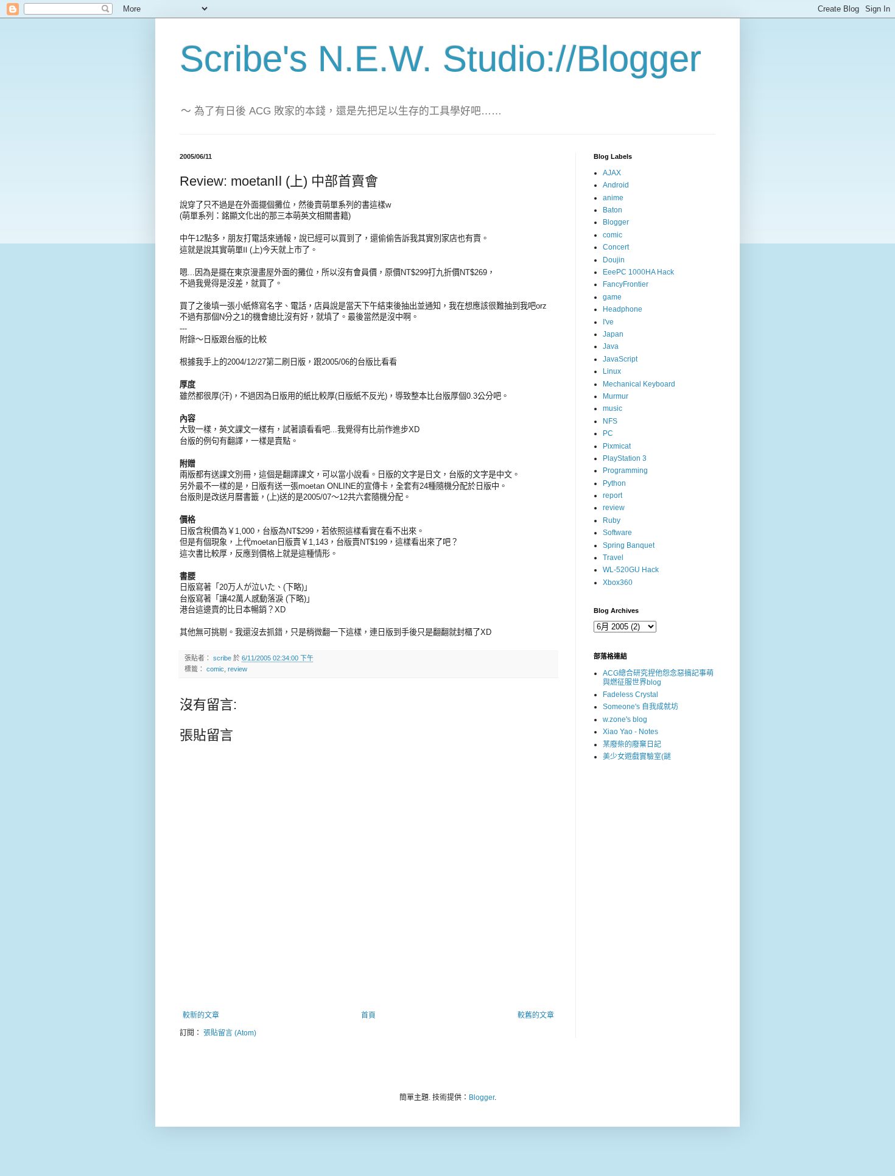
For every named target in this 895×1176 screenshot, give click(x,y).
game (612, 297)
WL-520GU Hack (631, 569)
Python (614, 483)
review (237, 669)
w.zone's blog (625, 719)
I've (608, 322)
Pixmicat (617, 446)
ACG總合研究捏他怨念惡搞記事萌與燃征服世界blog (658, 677)
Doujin (614, 260)
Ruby (611, 520)
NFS (610, 421)
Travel (613, 557)
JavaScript (620, 359)
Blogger (616, 222)
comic (215, 669)
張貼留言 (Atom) (229, 1033)
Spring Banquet (629, 545)
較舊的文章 (536, 1015)
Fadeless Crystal (630, 694)
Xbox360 (618, 582)
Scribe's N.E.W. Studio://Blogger (440, 58)
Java (611, 346)
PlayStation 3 (625, 458)
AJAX (612, 173)
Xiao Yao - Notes (630, 731)
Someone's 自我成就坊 (640, 706)
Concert (616, 247)
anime (613, 198)
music (612, 408)
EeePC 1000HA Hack (638, 272)
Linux (612, 371)
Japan (613, 334)
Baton (612, 210)
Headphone (622, 309)
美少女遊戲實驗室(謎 (637, 756)
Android (616, 185)
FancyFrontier (625, 284)
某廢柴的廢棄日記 (632, 744)
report (612, 495)
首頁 (368, 1015)
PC (608, 433)
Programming (625, 470)
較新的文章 (201, 1015)
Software (617, 532)
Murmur (615, 396)
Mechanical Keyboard (639, 384)
